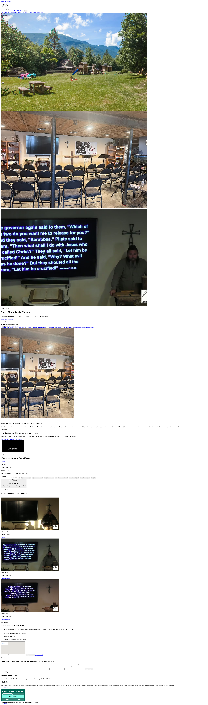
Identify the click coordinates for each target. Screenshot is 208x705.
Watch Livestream (5, 537)
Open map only (39, 655)
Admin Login (36, 12)
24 (78, 477)
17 (58, 477)
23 (75, 477)
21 (69, 477)
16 (56, 477)
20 (67, 477)
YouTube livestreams (6, 496)
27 (86, 477)
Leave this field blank (6, 669)
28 (89, 477)
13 (47, 477)
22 (72, 477)
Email (47, 669)
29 (91, 477)
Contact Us (3, 461)
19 (64, 477)
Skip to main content (6, 1)
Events (11, 12)
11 (42, 477)
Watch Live (6, 12)
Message (67, 669)
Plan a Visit (3, 319)
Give (41, 12)
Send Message (88, 669)
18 (61, 477)
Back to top (4, 703)
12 (45, 477)
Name (29, 669)
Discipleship (25, 12)
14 (50, 477)
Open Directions (30, 655)
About (15, 12)
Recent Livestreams (17, 439)
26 (83, 477)
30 (94, 477)
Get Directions (14, 326)
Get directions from (6, 655)
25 (80, 477)
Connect (30, 12)
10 (39, 477)
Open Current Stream (6, 439)
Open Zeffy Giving (6, 688)
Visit (2, 12)
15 (53, 477)
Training (19, 12)
